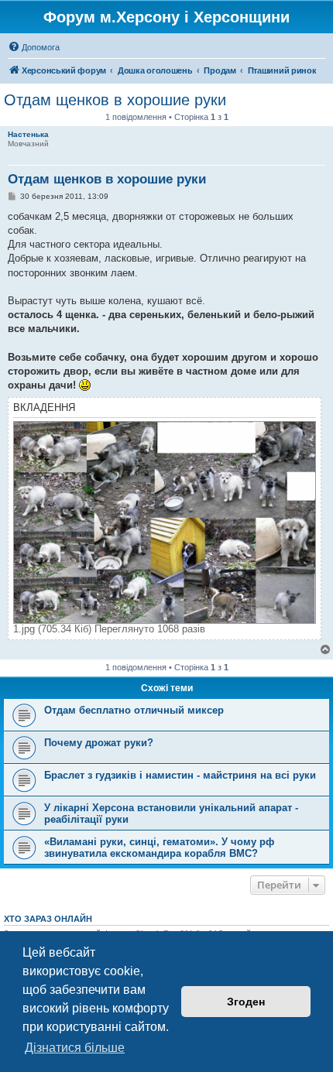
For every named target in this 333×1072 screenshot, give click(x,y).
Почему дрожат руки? (98, 742)
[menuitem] (34, 47)
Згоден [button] (246, 1001)
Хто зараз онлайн (48, 918)
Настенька (28, 134)
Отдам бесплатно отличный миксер (134, 710)
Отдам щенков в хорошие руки (115, 99)
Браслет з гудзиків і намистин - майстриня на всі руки (180, 775)
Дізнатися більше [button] (75, 1047)
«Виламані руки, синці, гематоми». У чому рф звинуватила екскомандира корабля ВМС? (159, 847)
